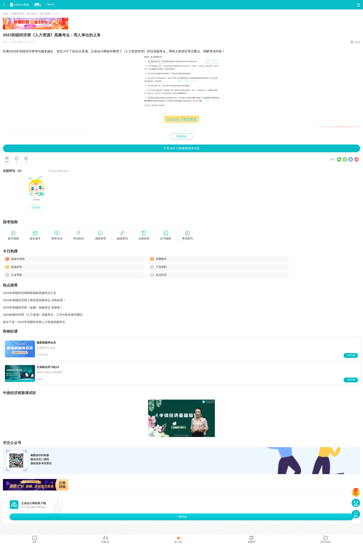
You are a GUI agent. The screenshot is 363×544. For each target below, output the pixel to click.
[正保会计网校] (19, 5)
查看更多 (181, 136)
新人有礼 (178, 542)
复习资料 (45, 13)
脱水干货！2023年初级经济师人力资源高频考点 (34, 322)
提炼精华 (14, 266)
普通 (357, 42)
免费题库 (252, 542)
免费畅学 (159, 258)
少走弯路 (14, 274)
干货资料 (159, 266)
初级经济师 (17, 13)
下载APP (50, 4)
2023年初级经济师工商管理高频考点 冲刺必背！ (34, 300)
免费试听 (105, 542)
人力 (55, 13)
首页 (5, 13)
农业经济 (159, 274)
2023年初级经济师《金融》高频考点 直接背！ (33, 307)
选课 (34, 542)
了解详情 (350, 355)
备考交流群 (325, 542)
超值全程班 (15, 258)
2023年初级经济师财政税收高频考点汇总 (29, 293)
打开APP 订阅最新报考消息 (182, 148)
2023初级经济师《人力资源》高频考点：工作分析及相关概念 (43, 314)
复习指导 (32, 13)
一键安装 (181, 516)
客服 (356, 505)
